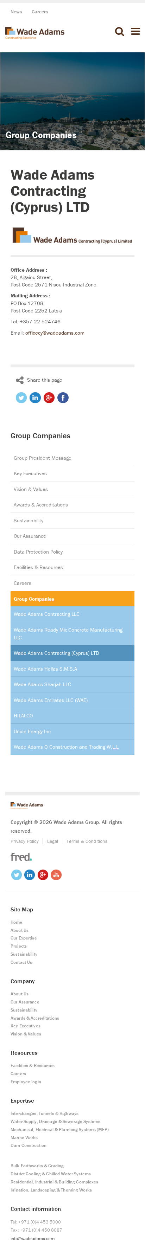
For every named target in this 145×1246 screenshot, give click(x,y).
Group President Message (42, 457)
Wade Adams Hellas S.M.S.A (45, 668)
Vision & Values (31, 489)
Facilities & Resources (38, 567)
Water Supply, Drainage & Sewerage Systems (55, 1121)
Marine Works (24, 1138)
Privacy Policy (25, 841)
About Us (20, 930)
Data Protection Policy (38, 551)
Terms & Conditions (87, 841)
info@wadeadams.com (33, 1238)
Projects (19, 946)
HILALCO (23, 715)
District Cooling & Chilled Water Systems (51, 1174)
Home (17, 922)
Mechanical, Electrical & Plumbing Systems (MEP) (60, 1129)
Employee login (26, 1082)
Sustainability (28, 520)
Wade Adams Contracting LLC (47, 614)
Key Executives (30, 473)
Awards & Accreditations (41, 504)
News (16, 11)
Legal (52, 841)
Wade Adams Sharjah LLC (42, 684)
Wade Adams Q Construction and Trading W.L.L (66, 746)
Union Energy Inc (32, 731)
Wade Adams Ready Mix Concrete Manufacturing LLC (68, 633)
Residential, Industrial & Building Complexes (55, 1182)
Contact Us (21, 962)
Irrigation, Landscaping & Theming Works (51, 1190)
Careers (40, 11)
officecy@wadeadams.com (54, 332)
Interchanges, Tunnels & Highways (44, 1113)
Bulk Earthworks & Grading (37, 1166)
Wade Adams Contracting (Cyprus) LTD (56, 653)
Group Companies (34, 598)
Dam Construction (28, 1145)
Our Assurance (30, 535)
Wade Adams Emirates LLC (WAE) (51, 700)
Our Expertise (24, 938)
